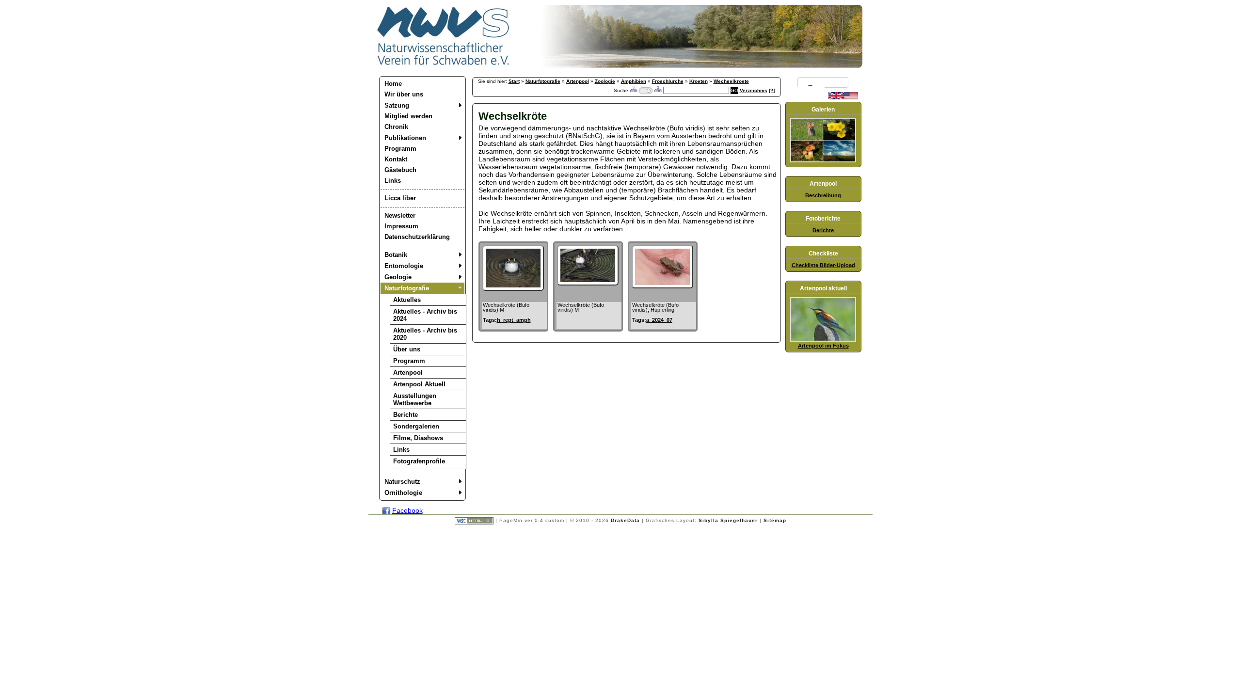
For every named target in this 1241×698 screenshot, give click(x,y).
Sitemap (775, 520)
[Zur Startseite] (443, 65)
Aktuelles (407, 299)
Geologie (398, 277)
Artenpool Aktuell (419, 384)
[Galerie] (823, 160)
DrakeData (625, 520)
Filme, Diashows (418, 438)
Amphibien (633, 81)
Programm (400, 148)
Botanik (395, 254)
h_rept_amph (514, 320)
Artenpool (408, 372)
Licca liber (400, 198)
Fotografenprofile (419, 461)
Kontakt (395, 159)
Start (514, 81)
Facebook (407, 510)
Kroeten (698, 81)
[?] (772, 90)
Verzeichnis (753, 90)
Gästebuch (400, 170)
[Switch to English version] (843, 97)
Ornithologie (403, 492)
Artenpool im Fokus (823, 346)
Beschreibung (823, 195)
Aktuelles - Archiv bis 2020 (425, 334)
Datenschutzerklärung (417, 236)
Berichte (405, 414)
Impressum (401, 226)
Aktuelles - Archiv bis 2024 (425, 315)
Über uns (406, 349)
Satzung (396, 105)
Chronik (396, 126)
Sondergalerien (416, 426)
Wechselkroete (731, 81)
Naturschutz (402, 481)
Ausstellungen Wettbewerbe (414, 399)
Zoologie (605, 81)
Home (393, 83)
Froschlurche (668, 81)
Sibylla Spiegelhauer (728, 520)
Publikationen (405, 138)
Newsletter (399, 215)
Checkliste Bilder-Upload (823, 265)
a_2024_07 (659, 320)
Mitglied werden (408, 116)
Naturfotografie (406, 288)
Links (392, 180)
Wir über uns (403, 94)
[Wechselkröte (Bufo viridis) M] (513, 288)
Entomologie (403, 266)
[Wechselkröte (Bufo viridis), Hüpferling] (662, 286)
